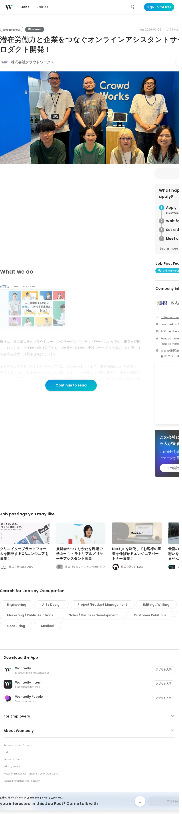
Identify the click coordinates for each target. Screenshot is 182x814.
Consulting (16, 626)
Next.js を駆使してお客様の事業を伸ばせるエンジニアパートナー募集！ (136, 553)
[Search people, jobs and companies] (133, 7)
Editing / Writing (156, 604)
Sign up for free (159, 7)
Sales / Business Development (93, 615)
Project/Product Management (102, 604)
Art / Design (51, 604)
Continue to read (71, 385)
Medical (47, 626)
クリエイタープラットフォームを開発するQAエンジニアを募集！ (24, 553)
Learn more (169, 248)
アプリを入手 (164, 669)
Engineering (16, 604)
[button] (91, 657)
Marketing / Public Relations (30, 615)
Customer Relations (150, 615)
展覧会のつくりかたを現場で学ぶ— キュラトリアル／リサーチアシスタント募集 (79, 553)
